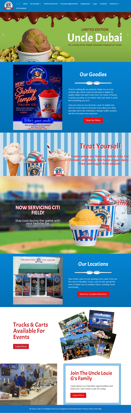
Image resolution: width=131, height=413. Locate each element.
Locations (103, 4)
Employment (85, 4)
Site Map (98, 409)
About (25, 4)
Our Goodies (34, 4)
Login (95, 4)
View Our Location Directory (93, 294)
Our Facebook (21, 8)
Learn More (21, 346)
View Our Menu (93, 120)
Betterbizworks (76, 409)
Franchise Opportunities (69, 4)
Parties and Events (51, 4)
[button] (3, 34)
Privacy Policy (88, 409)
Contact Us (113, 4)
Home (18, 4)
